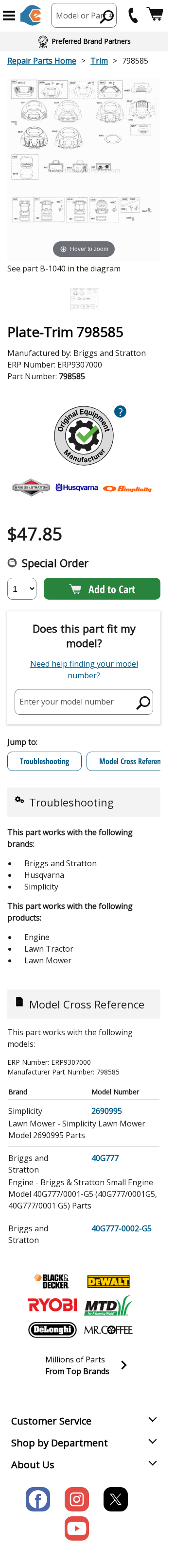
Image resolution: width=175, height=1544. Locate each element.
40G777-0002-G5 (121, 1228)
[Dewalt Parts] (108, 1281)
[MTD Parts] (108, 1305)
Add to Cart (111, 589)
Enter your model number (66, 701)
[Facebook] (38, 1499)
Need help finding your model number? (84, 669)
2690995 (106, 1111)
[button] (9, 15)
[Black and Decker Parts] (52, 1281)
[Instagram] (77, 1499)
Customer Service (51, 1420)
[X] (116, 1499)
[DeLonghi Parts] (52, 1330)
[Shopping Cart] (154, 15)
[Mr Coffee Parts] (108, 1330)
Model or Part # (85, 15)
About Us (32, 1464)
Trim (99, 60)
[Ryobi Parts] (52, 1305)
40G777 (105, 1158)
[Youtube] (77, 1528)
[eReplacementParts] (30, 15)
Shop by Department (59, 1442)
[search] (107, 16)
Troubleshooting (44, 761)
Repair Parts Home (41, 60)
